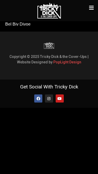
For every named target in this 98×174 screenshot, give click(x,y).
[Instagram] (49, 98)
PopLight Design (67, 62)
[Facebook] (38, 98)
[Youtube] (60, 98)
